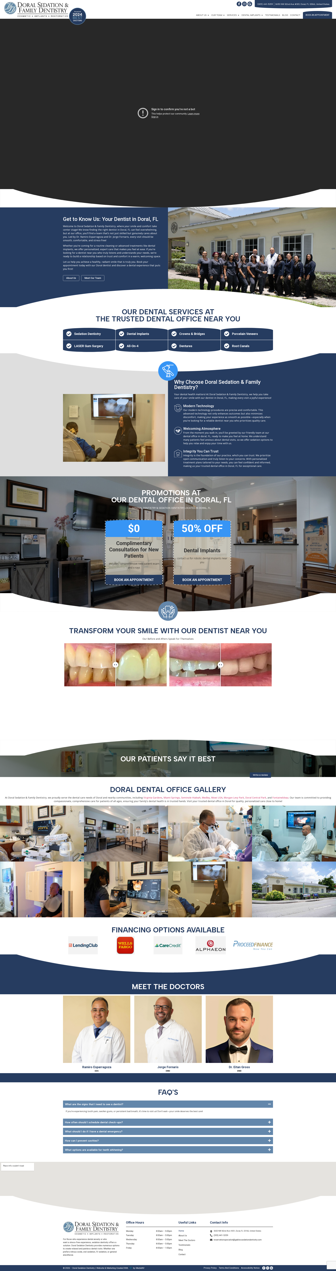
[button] (168, 1104)
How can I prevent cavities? (82, 1140)
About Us (182, 1235)
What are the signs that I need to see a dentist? (94, 1104)
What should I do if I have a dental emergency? (93, 1131)
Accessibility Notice (250, 1268)
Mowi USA (216, 797)
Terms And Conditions (229, 1268)
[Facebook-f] (239, 4)
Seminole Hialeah (191, 797)
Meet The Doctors (186, 1240)
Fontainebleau (280, 797)
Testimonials (272, 15)
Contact (295, 15)
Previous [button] (61, 687)
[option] (115, 664)
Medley (206, 797)
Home (181, 1231)
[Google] (249, 4)
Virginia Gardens (152, 797)
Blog (285, 15)
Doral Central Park (255, 797)
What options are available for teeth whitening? (94, 1149)
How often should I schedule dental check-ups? (94, 1122)
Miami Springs (172, 797)
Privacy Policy (210, 1268)
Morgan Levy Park (234, 797)
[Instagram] (244, 4)
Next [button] (274, 687)
